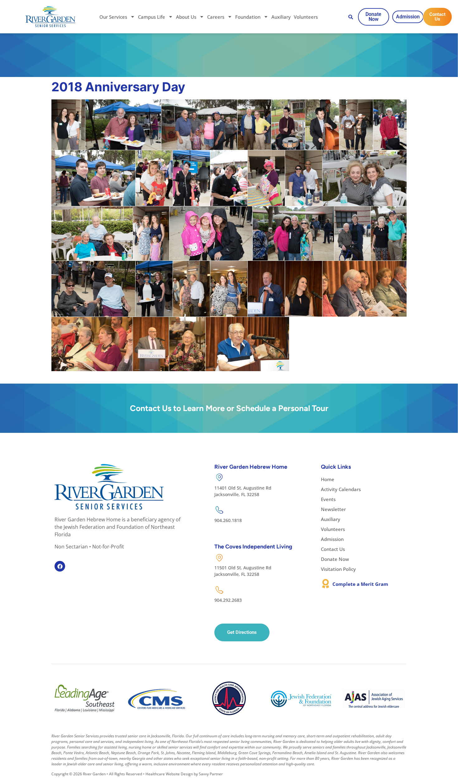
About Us (186, 17)
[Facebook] (60, 566)
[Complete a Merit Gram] (325, 583)
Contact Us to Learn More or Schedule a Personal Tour (229, 408)
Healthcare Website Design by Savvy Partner (184, 774)
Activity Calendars (341, 489)
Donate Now (335, 559)
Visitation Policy (338, 569)
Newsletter (333, 509)
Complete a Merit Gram (360, 584)
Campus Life (151, 17)
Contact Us (333, 549)
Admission (332, 539)
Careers (215, 17)
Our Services (113, 17)
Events (328, 499)
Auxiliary (281, 17)
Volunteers (306, 17)
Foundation (247, 17)
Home (327, 479)
